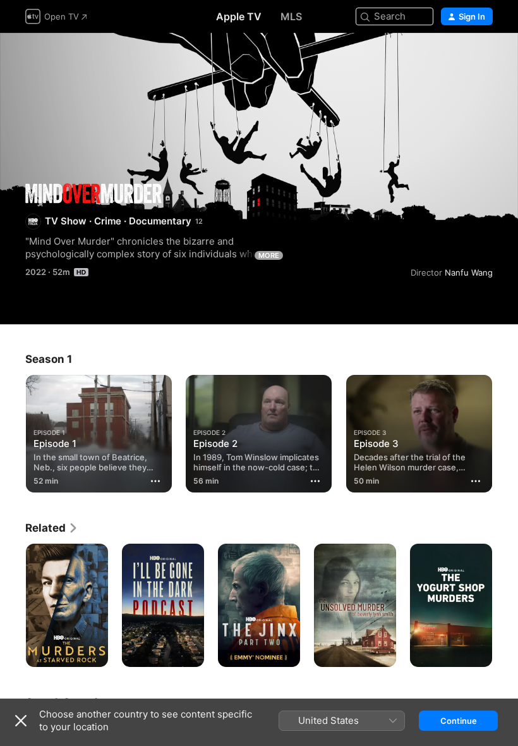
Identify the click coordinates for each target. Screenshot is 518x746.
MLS (291, 16)
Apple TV (239, 16)
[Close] (21, 720)
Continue (458, 721)
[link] (51, 528)
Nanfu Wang (469, 272)
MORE (268, 255)
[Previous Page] (12, 431)
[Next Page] (505, 431)
